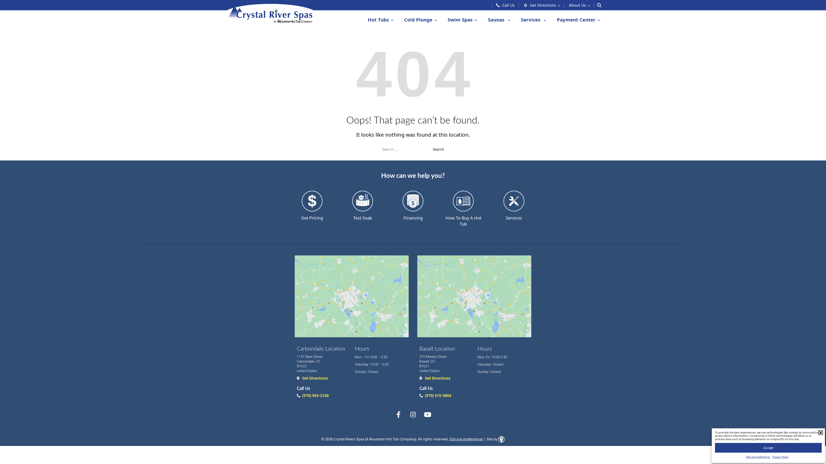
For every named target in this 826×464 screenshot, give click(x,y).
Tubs (378, 19)
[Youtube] (427, 414)
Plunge (418, 19)
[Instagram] (413, 414)
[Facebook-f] (398, 414)
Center (576, 19)
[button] (820, 432)
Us (577, 5)
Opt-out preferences (758, 457)
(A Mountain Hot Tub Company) (390, 439)
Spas (460, 19)
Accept (768, 448)
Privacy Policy (780, 457)
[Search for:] (407, 149)
